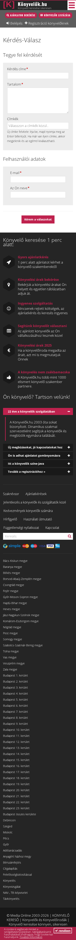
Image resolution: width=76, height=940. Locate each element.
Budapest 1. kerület (15, 675)
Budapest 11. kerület (16, 736)
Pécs (6, 838)
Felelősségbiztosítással (17, 874)
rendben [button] (64, 931)
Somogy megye (12, 639)
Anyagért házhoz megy (17, 856)
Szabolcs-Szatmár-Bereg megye (23, 645)
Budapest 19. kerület (16, 784)
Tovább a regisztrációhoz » (26, 472)
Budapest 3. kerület (15, 687)
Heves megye (11, 609)
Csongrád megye (13, 585)
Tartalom (14, 84)
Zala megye (10, 669)
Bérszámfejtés (12, 862)
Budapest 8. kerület (15, 718)
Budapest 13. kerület (16, 748)
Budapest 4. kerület (15, 693)
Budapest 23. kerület (16, 808)
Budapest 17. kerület (16, 772)
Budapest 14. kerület (16, 754)
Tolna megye (11, 651)
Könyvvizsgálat (12, 887)
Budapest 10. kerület (16, 730)
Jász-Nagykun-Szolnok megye (21, 615)
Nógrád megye (12, 627)
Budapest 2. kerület (15, 681)
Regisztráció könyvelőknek (48, 23)
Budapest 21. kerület (16, 796)
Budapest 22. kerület (16, 802)
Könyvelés (9, 880)
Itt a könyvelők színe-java (26, 463)
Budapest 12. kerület (16, 742)
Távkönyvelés (11, 899)
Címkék (12, 119)
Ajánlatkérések (36, 494)
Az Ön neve (18, 188)
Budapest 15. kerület (16, 760)
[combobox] (38, 125)
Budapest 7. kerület (15, 711)
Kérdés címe (16, 69)
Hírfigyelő (10, 519)
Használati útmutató (38, 519)
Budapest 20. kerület (16, 790)
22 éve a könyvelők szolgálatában (31, 411)
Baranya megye (12, 567)
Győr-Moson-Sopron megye (20, 597)
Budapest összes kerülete (19, 814)
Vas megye (10, 657)
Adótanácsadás (12, 850)
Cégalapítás (10, 868)
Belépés (16, 23)
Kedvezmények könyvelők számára (28, 511)
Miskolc (8, 832)
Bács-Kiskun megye (15, 561)
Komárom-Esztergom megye (21, 621)
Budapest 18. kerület (16, 778)
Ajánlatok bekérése (22, 15)
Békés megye (11, 573)
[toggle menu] (71, 5)
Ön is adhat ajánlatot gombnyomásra (34, 455)
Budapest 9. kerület (15, 724)
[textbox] (29, 126)
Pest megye (10, 633)
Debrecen (9, 820)
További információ (30, 937)
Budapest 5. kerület (15, 699)
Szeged (7, 826)
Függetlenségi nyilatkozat (21, 527)
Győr (6, 844)
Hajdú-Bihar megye (15, 603)
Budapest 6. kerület (15, 705)
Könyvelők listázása (57, 15)
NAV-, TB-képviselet (15, 893)
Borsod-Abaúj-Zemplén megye (22, 579)
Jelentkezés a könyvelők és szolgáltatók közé (34, 502)
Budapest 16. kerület (16, 766)
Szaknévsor (11, 494)
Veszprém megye (14, 663)
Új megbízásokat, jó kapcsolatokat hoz (35, 447)
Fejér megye (10, 591)
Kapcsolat (52, 527)
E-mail (14, 173)
